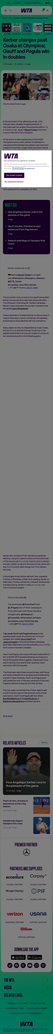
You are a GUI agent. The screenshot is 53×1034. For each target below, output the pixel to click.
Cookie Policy (18, 168)
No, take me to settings (14, 181)
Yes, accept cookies (14, 175)
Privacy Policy (29, 168)
